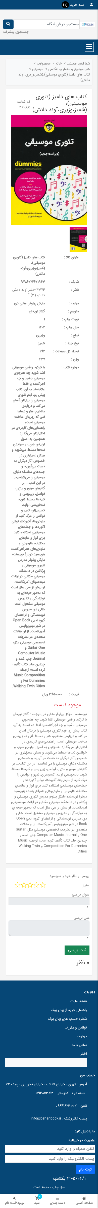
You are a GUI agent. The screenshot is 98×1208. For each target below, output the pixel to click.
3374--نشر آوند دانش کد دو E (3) (28, 292)
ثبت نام (85, 1169)
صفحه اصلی (84, 1203)
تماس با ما (79, 1045)
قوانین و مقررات (76, 1027)
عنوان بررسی (80, 894)
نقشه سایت (78, 1001)
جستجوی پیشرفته (16, 31)
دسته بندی (57, 1203)
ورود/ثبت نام (14, 1203)
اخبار (84, 1053)
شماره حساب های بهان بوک (67, 1019)
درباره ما (81, 1036)
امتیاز (85, 885)
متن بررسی (81, 917)
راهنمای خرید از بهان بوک (69, 1010)
